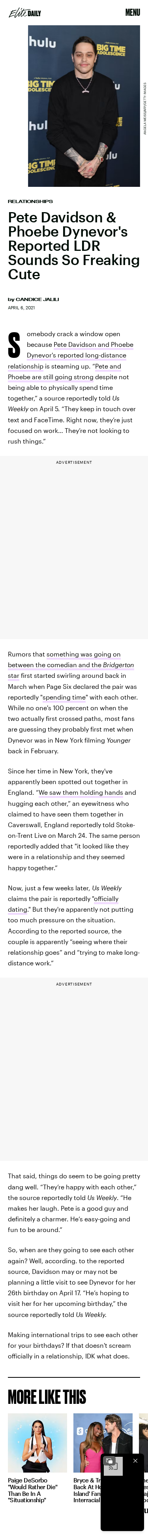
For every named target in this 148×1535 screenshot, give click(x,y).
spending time (64, 697)
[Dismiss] (135, 1460)
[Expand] (109, 1460)
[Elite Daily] (25, 13)
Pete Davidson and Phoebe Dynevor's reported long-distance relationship (70, 354)
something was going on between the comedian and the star (71, 664)
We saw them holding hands (81, 792)
